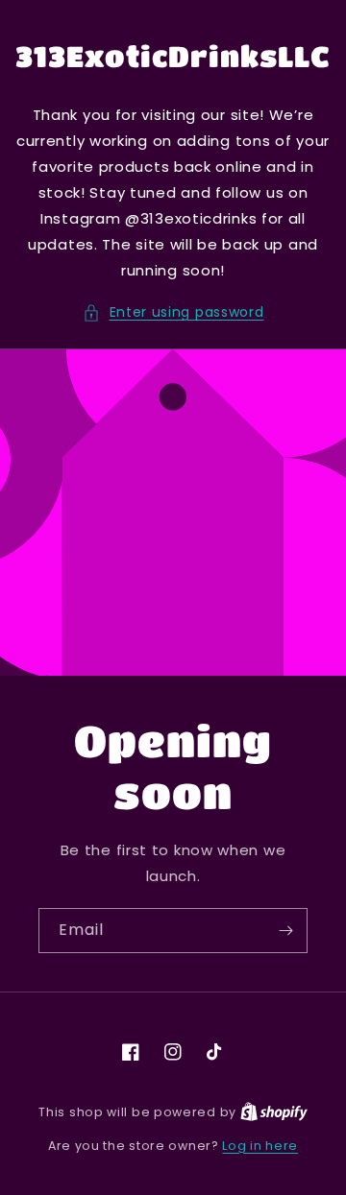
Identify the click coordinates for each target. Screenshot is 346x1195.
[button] (173, 312)
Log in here (260, 1145)
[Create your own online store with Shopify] (274, 1112)
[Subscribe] (285, 930)
